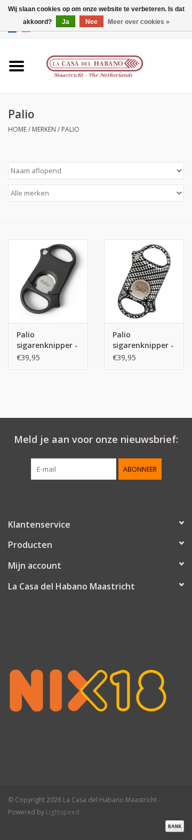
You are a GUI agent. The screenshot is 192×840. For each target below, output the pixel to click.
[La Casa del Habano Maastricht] (112, 65)
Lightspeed (62, 812)
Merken (44, 129)
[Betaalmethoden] (173, 825)
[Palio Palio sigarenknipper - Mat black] (48, 281)
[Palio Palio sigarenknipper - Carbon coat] (144, 281)
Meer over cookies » (139, 22)
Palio (70, 129)
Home (17, 129)
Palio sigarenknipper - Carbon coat (143, 340)
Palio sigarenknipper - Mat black (47, 340)
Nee (91, 22)
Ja (65, 22)
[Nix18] (96, 690)
